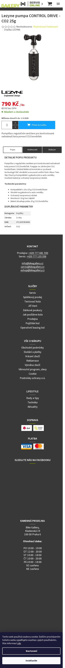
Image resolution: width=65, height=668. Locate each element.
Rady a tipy (32, 398)
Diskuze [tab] (52, 149)
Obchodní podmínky (32, 347)
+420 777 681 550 (38, 253)
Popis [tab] (12, 149)
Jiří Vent (32, 306)
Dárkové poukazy (32, 310)
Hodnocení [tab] (32, 149)
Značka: (12, 29)
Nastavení (31, 651)
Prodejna (32, 319)
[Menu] (58, 4)
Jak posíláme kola (33, 314)
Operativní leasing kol (32, 327)
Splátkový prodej (32, 297)
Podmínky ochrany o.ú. (32, 378)
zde (19, 643)
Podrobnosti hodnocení (45, 26)
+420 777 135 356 (36, 256)
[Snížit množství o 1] (15, 127)
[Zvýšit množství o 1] (15, 123)
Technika (32, 402)
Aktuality (32, 407)
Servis (32, 293)
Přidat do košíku (39, 125)
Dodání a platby (32, 352)
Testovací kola (32, 301)
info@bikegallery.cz (32, 263)
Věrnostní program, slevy (33, 369)
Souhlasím (31, 660)
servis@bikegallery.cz (32, 267)
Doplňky (19, 213)
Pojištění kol (32, 323)
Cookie (32, 374)
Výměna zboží (32, 365)
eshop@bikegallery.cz (33, 270)
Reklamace (32, 360)
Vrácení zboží (32, 356)
